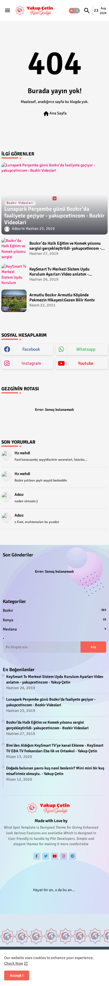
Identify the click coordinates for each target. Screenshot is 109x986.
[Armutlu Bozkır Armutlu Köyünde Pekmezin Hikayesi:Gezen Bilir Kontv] (14, 301)
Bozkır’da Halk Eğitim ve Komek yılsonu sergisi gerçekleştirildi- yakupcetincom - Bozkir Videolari (65, 246)
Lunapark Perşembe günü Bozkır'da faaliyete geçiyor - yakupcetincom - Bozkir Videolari (51, 702)
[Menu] (7, 10)
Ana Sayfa (55, 113)
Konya (54, 620)
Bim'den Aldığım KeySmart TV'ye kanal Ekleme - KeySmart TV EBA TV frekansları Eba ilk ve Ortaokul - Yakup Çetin (54, 748)
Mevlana (54, 629)
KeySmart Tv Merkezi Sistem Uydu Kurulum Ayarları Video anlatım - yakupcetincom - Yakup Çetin (59, 272)
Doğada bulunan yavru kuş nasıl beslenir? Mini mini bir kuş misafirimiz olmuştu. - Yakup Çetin (55, 771)
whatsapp (85, 349)
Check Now (13, 963)
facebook (31, 349)
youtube (85, 363)
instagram (31, 363)
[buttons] (36, 856)
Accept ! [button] (16, 975)
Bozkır (54, 610)
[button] (74, 10)
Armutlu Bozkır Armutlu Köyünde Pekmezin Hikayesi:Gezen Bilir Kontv (62, 297)
